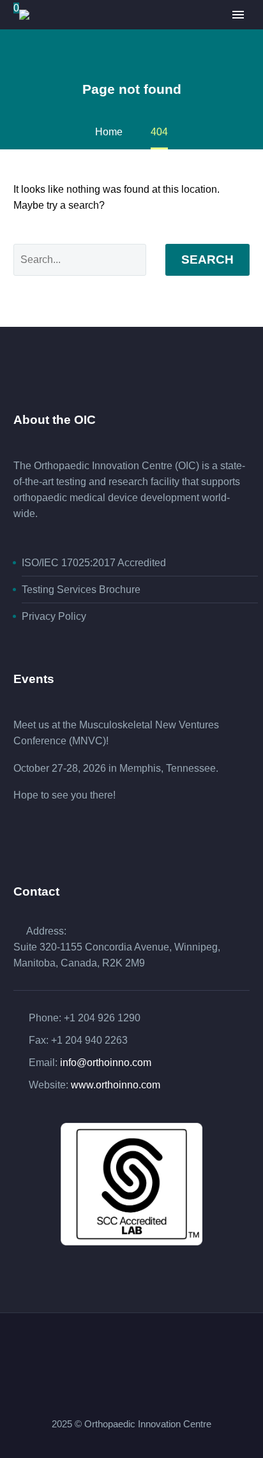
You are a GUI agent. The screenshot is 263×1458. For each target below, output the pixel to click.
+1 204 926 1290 (102, 1017)
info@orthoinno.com (105, 1062)
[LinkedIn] (123, 1347)
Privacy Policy (54, 616)
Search (207, 259)
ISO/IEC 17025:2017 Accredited (94, 562)
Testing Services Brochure (81, 589)
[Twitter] (140, 1347)
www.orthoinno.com (115, 1084)
